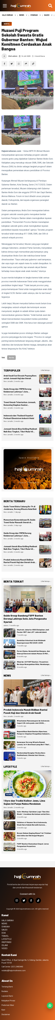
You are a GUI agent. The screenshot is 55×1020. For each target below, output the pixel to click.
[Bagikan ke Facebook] (4, 63)
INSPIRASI (6, 942)
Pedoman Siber (8, 1005)
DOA (4, 933)
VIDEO (4, 948)
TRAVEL (5, 936)
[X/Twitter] (24, 900)
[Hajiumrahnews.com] (21, 5)
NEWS (21, 15)
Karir (3, 1010)
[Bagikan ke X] (12, 63)
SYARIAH (34, 15)
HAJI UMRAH (7, 15)
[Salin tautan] (33, 63)
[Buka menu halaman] (4, 5)
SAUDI (46, 15)
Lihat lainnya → (46, 370)
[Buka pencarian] (50, 5)
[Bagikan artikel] (26, 63)
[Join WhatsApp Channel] (50, 1005)
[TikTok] (38, 900)
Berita (6, 24)
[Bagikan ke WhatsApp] (19, 63)
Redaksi (5, 991)
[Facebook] (31, 900)
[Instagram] (16, 900)
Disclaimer (6, 1014)
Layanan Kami (7, 996)
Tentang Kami (7, 987)
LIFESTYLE (7, 939)
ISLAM (5, 945)
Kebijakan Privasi (8, 1001)
